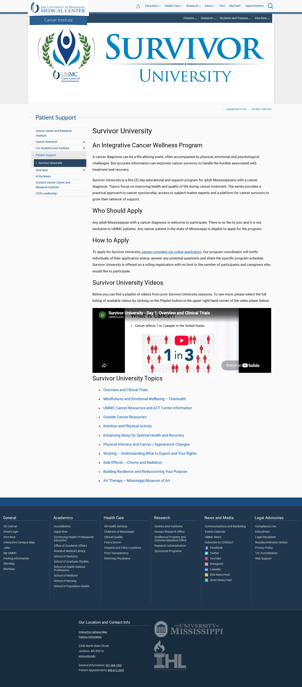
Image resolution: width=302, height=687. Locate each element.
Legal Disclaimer (265, 537)
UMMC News (213, 537)
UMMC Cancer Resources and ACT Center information (147, 408)
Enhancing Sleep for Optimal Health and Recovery (143, 435)
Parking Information (16, 558)
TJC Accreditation (266, 553)
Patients (188, 18)
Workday (9, 569)
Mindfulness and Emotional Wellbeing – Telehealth (144, 399)
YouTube (214, 558)
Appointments (255, 6)
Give (222, 6)
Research (192, 6)
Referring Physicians (117, 558)
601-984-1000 (114, 665)
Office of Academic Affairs (70, 546)
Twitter (213, 553)
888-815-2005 (116, 670)
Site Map (9, 563)
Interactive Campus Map (19, 542)
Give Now (261, 18)
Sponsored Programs (168, 551)
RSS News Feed (219, 575)
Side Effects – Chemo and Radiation (132, 462)
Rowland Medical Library (69, 551)
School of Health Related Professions (69, 568)
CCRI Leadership (46, 193)
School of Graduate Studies (71, 561)
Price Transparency (116, 553)
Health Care (172, 6)
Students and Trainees (234, 18)
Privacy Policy (264, 548)
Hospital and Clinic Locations (122, 548)
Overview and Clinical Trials (125, 390)
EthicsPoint (262, 532)
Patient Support (262, 109)
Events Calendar (215, 532)
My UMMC (10, 553)
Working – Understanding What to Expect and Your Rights (150, 453)
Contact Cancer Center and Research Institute (53, 185)
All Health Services (115, 526)
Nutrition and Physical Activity (127, 426)
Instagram (215, 564)
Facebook (215, 548)
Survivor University (50, 163)
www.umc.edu (87, 656)
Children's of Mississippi (119, 532)
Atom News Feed (220, 580)
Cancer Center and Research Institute (54, 133)
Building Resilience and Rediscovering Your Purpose (145, 472)
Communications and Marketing (225, 526)
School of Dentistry (66, 556)
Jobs (6, 548)
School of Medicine (66, 575)
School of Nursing (65, 581)
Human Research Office (169, 532)
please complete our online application (172, 252)
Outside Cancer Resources (124, 417)
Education (151, 6)
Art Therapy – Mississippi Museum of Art (136, 481)
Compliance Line (265, 526)
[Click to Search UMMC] (270, 6)
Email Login (10, 532)
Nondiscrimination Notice (271, 542)
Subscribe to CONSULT (219, 542)
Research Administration (170, 546)
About (209, 6)
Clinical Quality (113, 537)
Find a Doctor (112, 542)
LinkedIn (214, 569)
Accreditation (62, 526)
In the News (43, 176)
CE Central (10, 526)
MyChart (235, 6)
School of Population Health (71, 586)
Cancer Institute (58, 20)
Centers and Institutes (168, 526)
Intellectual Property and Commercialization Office (170, 539)
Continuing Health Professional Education (73, 539)
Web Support (263, 558)
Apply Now (61, 532)
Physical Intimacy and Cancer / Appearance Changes (146, 444)
